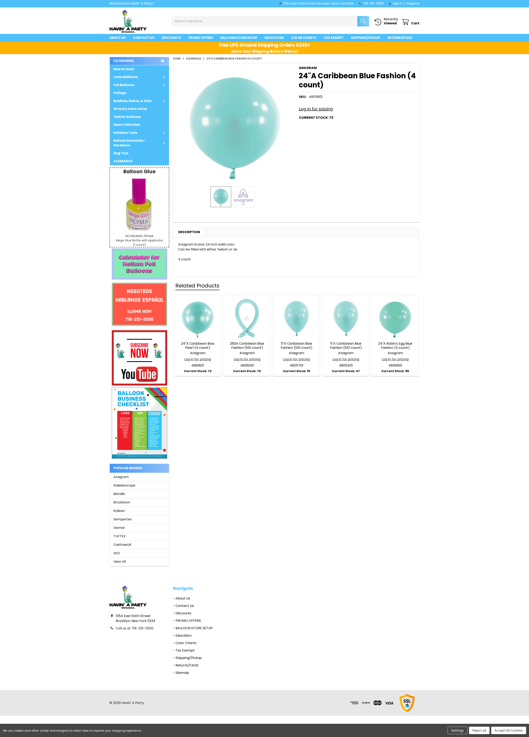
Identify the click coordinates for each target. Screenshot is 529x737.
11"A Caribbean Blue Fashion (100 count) (296, 345)
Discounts (171, 38)
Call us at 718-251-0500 (135, 628)
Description (189, 232)
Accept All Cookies (508, 730)
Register (413, 3)
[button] (139, 264)
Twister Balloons (127, 117)
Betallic (119, 493)
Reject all (479, 730)
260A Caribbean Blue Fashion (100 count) (247, 345)
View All (119, 561)
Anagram (121, 477)
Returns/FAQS (400, 38)
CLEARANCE (122, 161)
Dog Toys (121, 153)
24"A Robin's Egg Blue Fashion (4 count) (395, 345)
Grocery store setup (130, 109)
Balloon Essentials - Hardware (129, 142)
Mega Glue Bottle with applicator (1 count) (139, 242)
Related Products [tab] (197, 285)
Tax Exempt (333, 38)
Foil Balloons (123, 85)
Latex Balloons (125, 77)
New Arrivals (123, 69)
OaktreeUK (122, 544)
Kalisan (119, 510)
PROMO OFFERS (200, 38)
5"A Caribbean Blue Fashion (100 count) (346, 345)
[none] (235, 125)
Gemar (119, 527)
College (119, 93)
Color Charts (303, 38)
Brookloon (121, 502)
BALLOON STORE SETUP (238, 38)
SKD (116, 553)
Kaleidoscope (124, 485)
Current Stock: (316, 117)
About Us (118, 38)
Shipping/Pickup (365, 38)
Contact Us (143, 38)
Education (274, 38)
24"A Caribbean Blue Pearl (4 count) (197, 345)
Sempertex (122, 519)
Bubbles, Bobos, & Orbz (132, 101)
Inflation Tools (125, 133)
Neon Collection (126, 124)
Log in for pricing (316, 109)
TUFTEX (119, 536)
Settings (457, 730)
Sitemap (182, 672)
